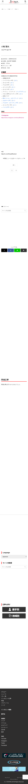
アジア (3, 720)
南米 (2, 732)
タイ (15, 80)
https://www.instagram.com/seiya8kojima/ (12, 117)
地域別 (3, 718)
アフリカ (3, 723)
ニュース (3, 694)
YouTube (3, 738)
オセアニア (4, 725)
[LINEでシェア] (17, 250)
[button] (25, 211)
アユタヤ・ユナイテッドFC (10, 102)
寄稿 (2, 700)
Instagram (4, 740)
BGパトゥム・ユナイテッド (10, 98)
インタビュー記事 (6, 698)
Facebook (4, 745)
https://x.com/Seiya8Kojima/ (8, 154)
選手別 (3, 714)
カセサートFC (7, 100)
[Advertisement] (14, 26)
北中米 (3, 729)
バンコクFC (6, 107)
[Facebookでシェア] (11, 250)
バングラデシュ (20, 91)
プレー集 (3, 696)
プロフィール (6, 206)
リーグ (3, 705)
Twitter (3, 743)
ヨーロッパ (4, 727)
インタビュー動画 (6, 709)
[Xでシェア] (4, 250)
